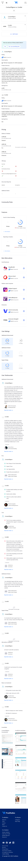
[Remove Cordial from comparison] (25, 24)
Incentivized (7, 444)
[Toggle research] (6, 2)
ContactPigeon (11, 16)
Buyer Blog (17, 821)
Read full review (8, 410)
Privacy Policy (5, 849)
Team (3, 821)
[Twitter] (10, 843)
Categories (17, 819)
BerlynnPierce (10, 447)
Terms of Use (5, 845)
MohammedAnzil (11, 718)
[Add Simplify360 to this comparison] (24, 268)
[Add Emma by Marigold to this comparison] (24, 320)
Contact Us (4, 826)
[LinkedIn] (13, 843)
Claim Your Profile (6, 833)
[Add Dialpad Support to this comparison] (24, 290)
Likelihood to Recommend (7, 335)
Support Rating (5, 360)
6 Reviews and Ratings (12, 18)
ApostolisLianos (11, 526)
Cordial (10, 25)
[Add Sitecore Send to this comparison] (24, 277)
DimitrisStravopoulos (12, 405)
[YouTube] (3, 843)
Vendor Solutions (6, 832)
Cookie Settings (5, 854)
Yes (5, 46)
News (3, 824)
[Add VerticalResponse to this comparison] (24, 299)
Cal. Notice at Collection (7, 852)
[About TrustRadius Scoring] (3, 57)
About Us (4, 819)
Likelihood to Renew (6, 347)
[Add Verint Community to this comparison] (24, 311)
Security (4, 847)
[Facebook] (7, 843)
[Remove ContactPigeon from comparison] (25, 16)
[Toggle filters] (2, 2)
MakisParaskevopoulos (12, 474)
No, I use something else (14, 46)
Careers (4, 823)
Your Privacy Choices (6, 850)
